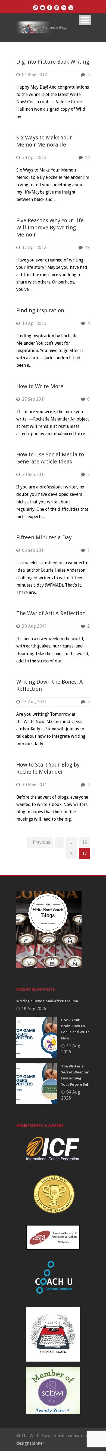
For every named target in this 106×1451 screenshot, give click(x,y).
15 (84, 842)
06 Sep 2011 (34, 550)
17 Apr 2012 (34, 247)
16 (71, 853)
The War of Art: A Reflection (51, 613)
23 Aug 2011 (34, 701)
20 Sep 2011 (34, 474)
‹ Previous (40, 842)
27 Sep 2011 (34, 399)
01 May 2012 (34, 74)
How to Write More (39, 386)
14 (87, 157)
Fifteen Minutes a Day (44, 537)
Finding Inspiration (40, 310)
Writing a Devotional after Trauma (47, 1001)
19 (87, 247)
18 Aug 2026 (33, 1008)
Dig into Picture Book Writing (52, 61)
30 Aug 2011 (34, 626)
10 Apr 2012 (34, 323)
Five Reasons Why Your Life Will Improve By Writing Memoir (50, 227)
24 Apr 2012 (34, 157)
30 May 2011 (34, 784)
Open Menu (85, 20)
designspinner (30, 1443)
